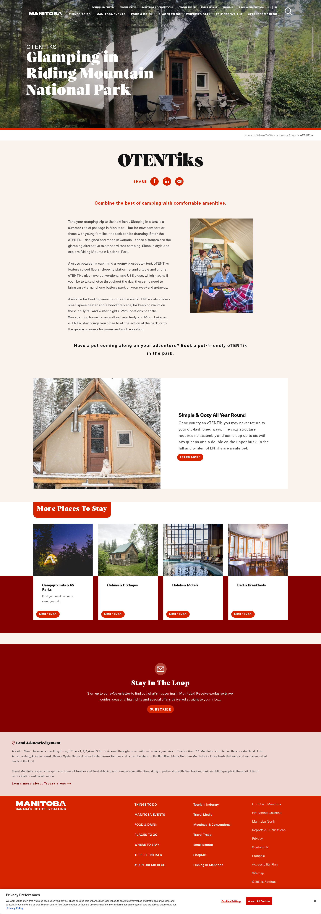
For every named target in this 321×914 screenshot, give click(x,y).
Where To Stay (198, 14)
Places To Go (170, 14)
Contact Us (260, 847)
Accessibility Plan (265, 864)
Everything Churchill (267, 813)
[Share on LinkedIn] (167, 181)
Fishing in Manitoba (251, 7)
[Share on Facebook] (154, 181)
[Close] (315, 901)
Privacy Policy (15, 908)
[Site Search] (288, 11)
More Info (48, 614)
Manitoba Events (111, 14)
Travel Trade (187, 7)
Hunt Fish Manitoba (266, 804)
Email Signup (209, 7)
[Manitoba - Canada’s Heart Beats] (45, 14)
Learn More (190, 457)
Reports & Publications (269, 830)
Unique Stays (289, 135)
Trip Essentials (229, 14)
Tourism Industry (103, 7)
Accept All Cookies (259, 901)
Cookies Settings (231, 901)
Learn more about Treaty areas (39, 783)
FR (275, 7)
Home (249, 135)
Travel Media (128, 7)
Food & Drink (142, 14)
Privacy (257, 839)
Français (258, 856)
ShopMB (228, 7)
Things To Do (80, 14)
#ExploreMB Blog (263, 14)
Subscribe (160, 709)
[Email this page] (179, 181)
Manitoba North (263, 821)
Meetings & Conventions (158, 7)
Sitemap (258, 873)
